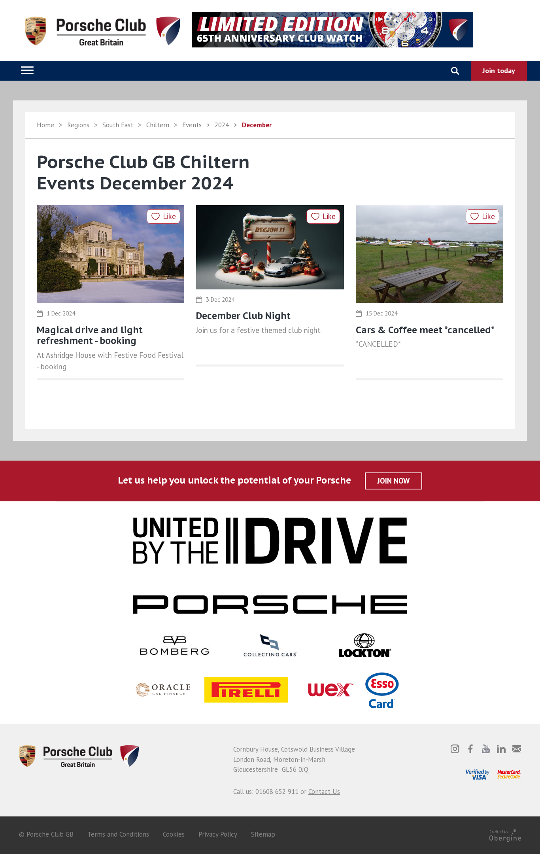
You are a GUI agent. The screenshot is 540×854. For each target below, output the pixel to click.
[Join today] (499, 71)
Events (192, 125)
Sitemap (263, 834)
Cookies (174, 834)
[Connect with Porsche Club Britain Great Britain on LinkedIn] (501, 748)
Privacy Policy (217, 834)
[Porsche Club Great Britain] (79, 755)
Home (45, 125)
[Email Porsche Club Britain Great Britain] (516, 748)
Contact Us (324, 791)
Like (169, 216)
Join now (394, 481)
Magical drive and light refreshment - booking (90, 335)
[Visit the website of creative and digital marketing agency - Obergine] (505, 834)
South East (117, 125)
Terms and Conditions (118, 834)
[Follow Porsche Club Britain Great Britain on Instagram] (455, 748)
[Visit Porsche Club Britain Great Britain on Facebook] (470, 748)
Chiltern (157, 125)
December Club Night (243, 315)
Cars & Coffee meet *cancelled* (425, 330)
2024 (222, 125)
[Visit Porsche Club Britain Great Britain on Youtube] (485, 748)
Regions (78, 125)
